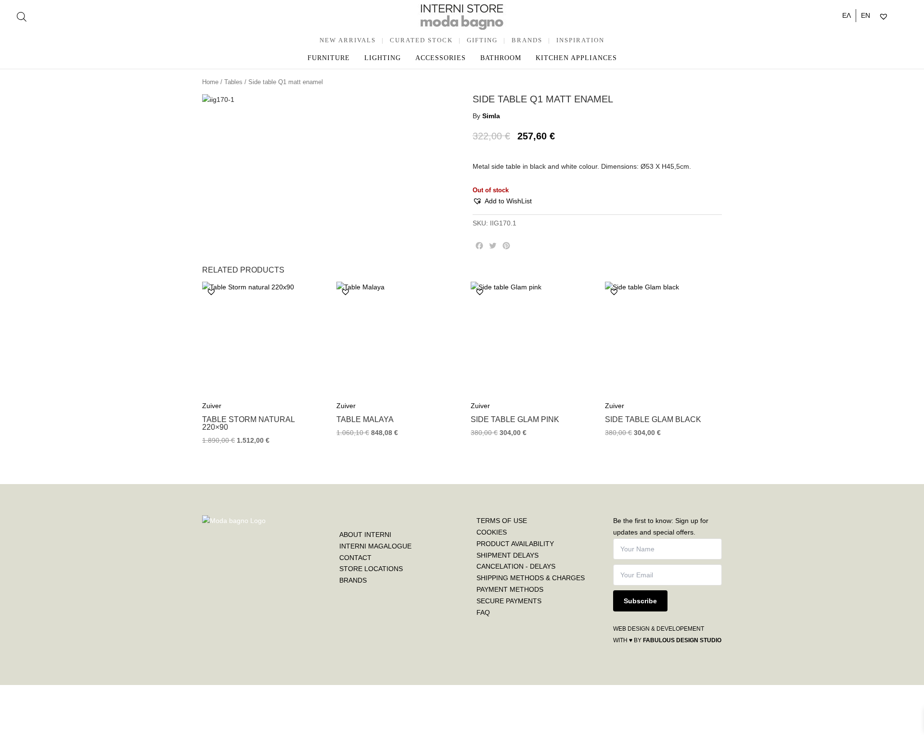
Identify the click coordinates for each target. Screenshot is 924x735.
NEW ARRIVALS (348, 40)
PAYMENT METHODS (509, 589)
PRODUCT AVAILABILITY (515, 544)
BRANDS (527, 40)
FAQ (483, 612)
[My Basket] (904, 16)
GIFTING (482, 40)
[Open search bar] (21, 16)
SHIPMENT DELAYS (507, 555)
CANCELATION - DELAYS (515, 566)
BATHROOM (500, 58)
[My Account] (896, 16)
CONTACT (355, 557)
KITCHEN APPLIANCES (576, 58)
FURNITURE (329, 58)
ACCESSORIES (440, 58)
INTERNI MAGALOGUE (375, 546)
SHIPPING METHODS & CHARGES (530, 578)
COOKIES (491, 532)
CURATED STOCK (421, 40)
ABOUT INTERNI (365, 534)
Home (210, 82)
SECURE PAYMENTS (508, 601)
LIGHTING (382, 58)
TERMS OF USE (501, 520)
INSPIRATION (580, 40)
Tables (233, 82)
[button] (502, 201)
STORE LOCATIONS (371, 569)
